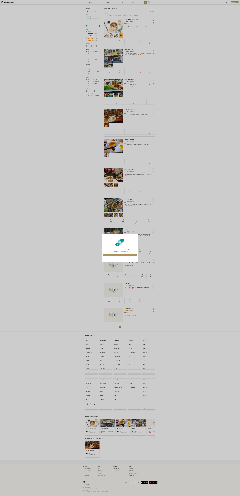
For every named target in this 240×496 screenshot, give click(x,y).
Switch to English (120, 255)
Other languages (120, 258)
